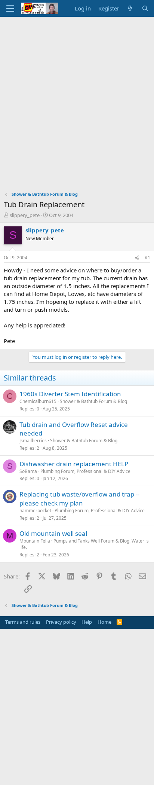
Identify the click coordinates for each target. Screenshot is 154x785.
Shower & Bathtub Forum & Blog (93, 401)
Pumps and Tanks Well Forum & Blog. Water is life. (84, 544)
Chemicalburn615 (37, 401)
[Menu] (10, 8)
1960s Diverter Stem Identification (70, 394)
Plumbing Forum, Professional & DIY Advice (85, 471)
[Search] (145, 8)
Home (104, 621)
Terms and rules (22, 621)
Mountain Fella (34, 541)
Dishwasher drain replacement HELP (73, 463)
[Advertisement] (77, 98)
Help (86, 621)
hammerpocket (35, 510)
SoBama (28, 471)
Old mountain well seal (53, 533)
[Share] (137, 258)
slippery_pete (25, 215)
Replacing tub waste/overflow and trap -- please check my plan (79, 498)
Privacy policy (61, 621)
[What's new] (130, 8)
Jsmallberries (33, 440)
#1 (147, 257)
